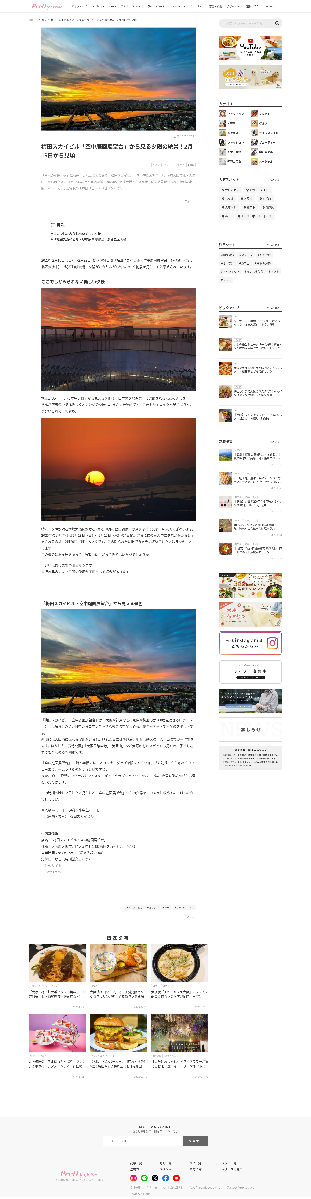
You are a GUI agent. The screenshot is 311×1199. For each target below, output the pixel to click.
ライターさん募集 (230, 1168)
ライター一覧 (228, 1162)
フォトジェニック (185, 907)
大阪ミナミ (232, 190)
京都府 (267, 198)
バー (167, 907)
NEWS (112, 6)
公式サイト (53, 865)
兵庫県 (270, 207)
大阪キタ (230, 207)
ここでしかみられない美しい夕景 (77, 233)
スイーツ (246, 255)
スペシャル (270, 6)
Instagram (53, 871)
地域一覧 (166, 1162)
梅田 (228, 216)
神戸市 (251, 207)
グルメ (124, 6)
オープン (228, 263)
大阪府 (248, 198)
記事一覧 (136, 1162)
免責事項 (152, 1187)
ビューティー (197, 6)
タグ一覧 (195, 1162)
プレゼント (98, 6)
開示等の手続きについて (241, 1187)
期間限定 (228, 255)
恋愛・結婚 (215, 6)
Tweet (190, 202)
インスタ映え (135, 907)
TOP (31, 20)
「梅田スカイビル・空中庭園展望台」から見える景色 (91, 239)
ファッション (177, 6)
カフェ (245, 263)
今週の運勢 (264, 263)
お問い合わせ (198, 1168)
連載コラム (252, 6)
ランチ (227, 280)
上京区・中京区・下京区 (256, 216)
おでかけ (138, 6)
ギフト (275, 271)
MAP (130, 846)
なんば (229, 198)
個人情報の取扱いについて (205, 1187)
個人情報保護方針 (173, 1187)
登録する (196, 1141)
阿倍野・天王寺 (259, 190)
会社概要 (135, 1187)
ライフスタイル (156, 6)
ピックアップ (79, 6)
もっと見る (273, 180)
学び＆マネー (234, 6)
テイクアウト (231, 271)
